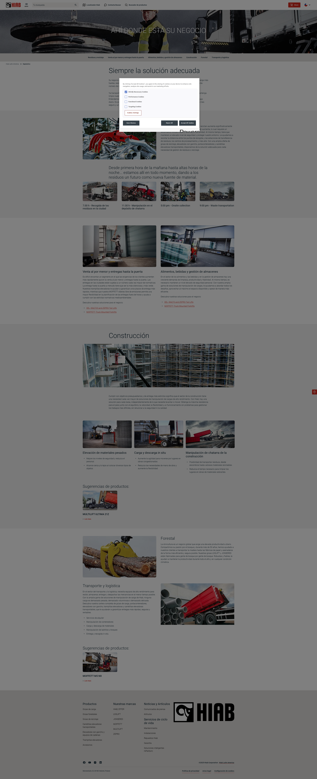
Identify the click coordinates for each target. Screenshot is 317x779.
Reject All (169, 123)
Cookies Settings (133, 113)
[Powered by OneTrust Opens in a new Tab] (189, 130)
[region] (159, 105)
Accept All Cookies (187, 123)
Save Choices (131, 123)
